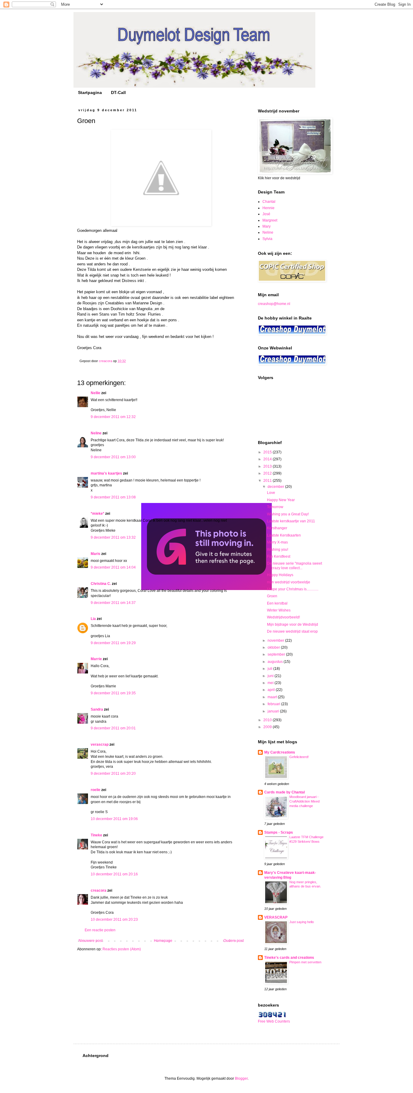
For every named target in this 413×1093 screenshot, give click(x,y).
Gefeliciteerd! (299, 757)
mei (271, 683)
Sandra (97, 709)
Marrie (96, 659)
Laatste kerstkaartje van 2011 (291, 521)
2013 (268, 466)
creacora (98, 890)
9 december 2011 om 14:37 (113, 603)
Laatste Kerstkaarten (284, 535)
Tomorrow (275, 507)
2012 (268, 473)
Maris (95, 554)
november (276, 640)
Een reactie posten (100, 930)
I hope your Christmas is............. (292, 589)
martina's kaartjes (106, 473)
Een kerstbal (277, 603)
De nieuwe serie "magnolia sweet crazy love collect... (294, 565)
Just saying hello (301, 922)
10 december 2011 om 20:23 (114, 919)
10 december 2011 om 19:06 (114, 819)
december (276, 487)
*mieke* (97, 513)
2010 (268, 720)
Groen (272, 596)
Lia (93, 619)
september (277, 654)
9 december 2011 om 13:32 (113, 537)
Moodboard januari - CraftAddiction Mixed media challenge (304, 801)
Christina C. (101, 584)
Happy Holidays (280, 575)
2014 (268, 459)
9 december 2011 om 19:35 (113, 693)
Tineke (96, 835)
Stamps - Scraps (278, 832)
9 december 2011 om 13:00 (113, 457)
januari (274, 711)
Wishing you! (277, 549)
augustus (276, 662)
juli (270, 669)
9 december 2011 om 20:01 (113, 728)
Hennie (268, 208)
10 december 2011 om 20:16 (114, 874)
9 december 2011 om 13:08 (113, 497)
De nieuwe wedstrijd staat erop (292, 631)
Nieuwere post (90, 941)
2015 (268, 452)
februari (274, 704)
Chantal (268, 201)
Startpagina (90, 92)
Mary (266, 226)
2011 (268, 480)
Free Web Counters (274, 1021)
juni (271, 676)
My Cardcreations (279, 752)
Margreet (269, 220)
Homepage (163, 941)
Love (271, 493)
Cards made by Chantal (284, 792)
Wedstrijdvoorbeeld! (283, 617)
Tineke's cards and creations (289, 957)
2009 (268, 727)
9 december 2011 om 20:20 (113, 773)
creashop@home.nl (274, 304)
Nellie (95, 393)
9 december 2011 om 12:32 (113, 417)
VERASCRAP (276, 917)
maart (273, 697)
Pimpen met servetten (305, 962)
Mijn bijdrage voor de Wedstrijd (292, 624)
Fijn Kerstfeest (278, 556)
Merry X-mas (277, 542)
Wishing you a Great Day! (288, 514)
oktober (274, 647)
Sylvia (267, 239)
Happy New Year (281, 500)
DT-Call (118, 92)
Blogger (241, 1078)
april (272, 690)
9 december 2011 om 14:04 (113, 567)
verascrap (100, 744)
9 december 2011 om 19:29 (113, 643)
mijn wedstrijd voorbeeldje (288, 582)
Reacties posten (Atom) (121, 949)
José (266, 214)
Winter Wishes (279, 610)
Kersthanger (277, 528)
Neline (96, 433)
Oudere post (233, 941)
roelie (95, 790)
